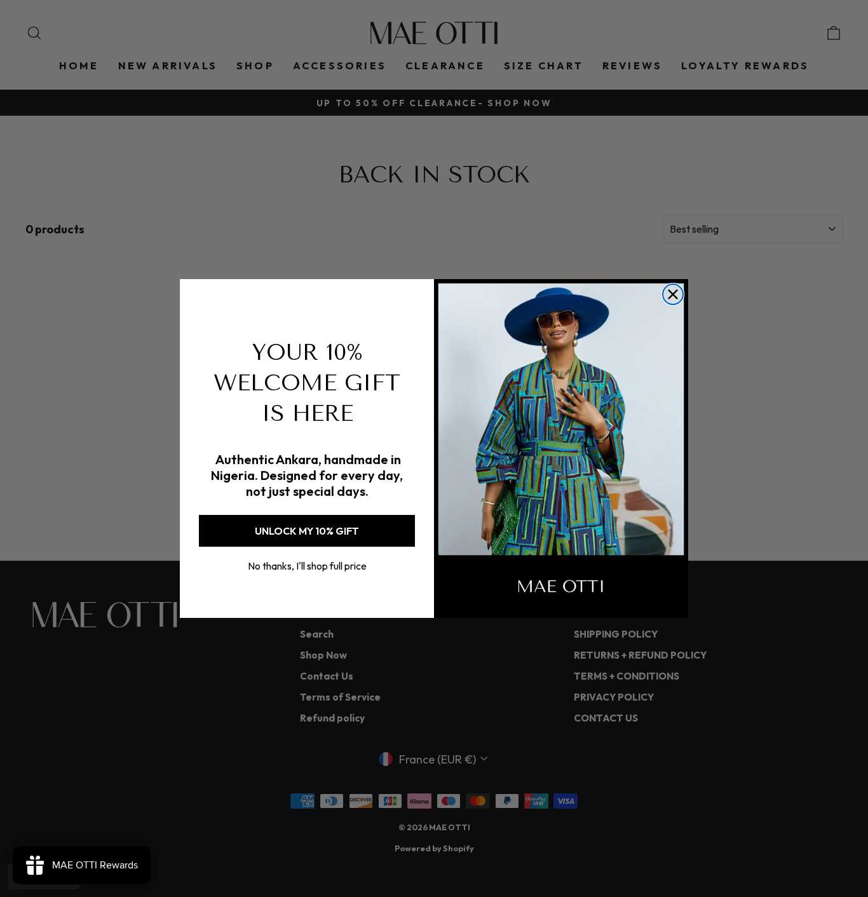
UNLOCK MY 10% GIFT (307, 530)
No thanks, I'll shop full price (307, 565)
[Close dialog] (673, 294)
